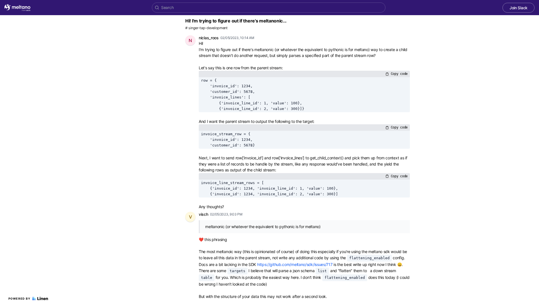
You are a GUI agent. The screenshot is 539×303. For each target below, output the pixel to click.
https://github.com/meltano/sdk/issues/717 (295, 264)
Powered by (19, 298)
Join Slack (518, 7)
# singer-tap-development (206, 28)
